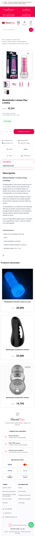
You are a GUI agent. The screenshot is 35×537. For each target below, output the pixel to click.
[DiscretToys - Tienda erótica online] (8, 23)
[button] (29, 54)
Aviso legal (21, 502)
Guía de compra (7, 499)
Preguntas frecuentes (24, 495)
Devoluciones (22, 491)
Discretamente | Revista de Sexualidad (9, 495)
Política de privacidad (24, 499)
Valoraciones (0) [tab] (8, 166)
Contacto (5, 502)
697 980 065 (8, 509)
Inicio (3, 39)
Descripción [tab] (7, 162)
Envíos (20, 487)
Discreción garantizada (9, 491)
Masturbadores (12, 41)
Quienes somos (7, 487)
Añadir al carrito (23, 131)
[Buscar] (31, 30)
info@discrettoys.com (11, 517)
